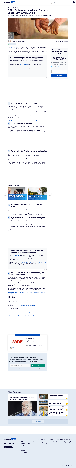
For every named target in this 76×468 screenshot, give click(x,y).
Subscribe (23, 454)
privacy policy (38, 368)
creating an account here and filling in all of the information (33, 262)
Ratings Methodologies (25, 443)
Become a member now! (18, 347)
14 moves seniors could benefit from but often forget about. (21, 315)
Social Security (15, 7)
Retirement (9, 7)
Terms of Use (47, 464)
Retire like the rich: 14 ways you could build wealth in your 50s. (22, 310)
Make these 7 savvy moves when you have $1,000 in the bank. (21, 313)
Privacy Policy (27, 464)
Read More (38, 421)
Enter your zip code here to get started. (24, 120)
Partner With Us (24, 452)
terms (42, 368)
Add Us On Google (13, 44)
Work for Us (23, 445)
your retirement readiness (21, 113)
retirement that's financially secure (27, 305)
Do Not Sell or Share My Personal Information (37, 464)
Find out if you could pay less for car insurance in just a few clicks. (22, 312)
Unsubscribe (55, 464)
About (22, 439)
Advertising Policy (21, 464)
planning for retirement (15, 47)
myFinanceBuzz (24, 457)
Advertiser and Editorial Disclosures (14, 5)
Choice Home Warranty (24, 64)
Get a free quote (12, 72)
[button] (1, 2)
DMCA (51, 464)
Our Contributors (24, 448)
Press (22, 441)
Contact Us (23, 450)
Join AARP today (16, 255)
